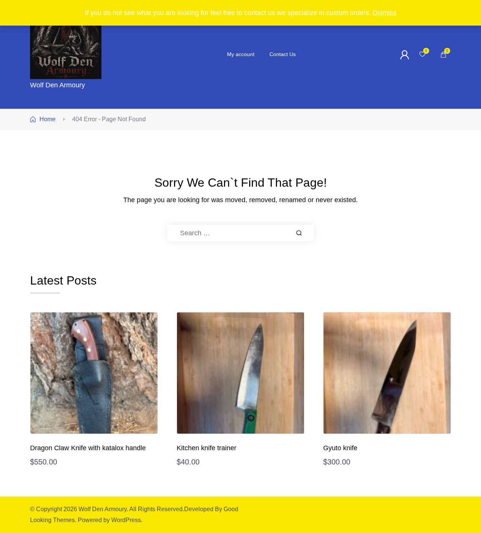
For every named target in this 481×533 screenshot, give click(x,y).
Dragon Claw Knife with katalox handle (88, 448)
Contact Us (282, 54)
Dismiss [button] (384, 13)
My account (240, 54)
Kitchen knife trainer (206, 448)
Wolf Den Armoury (57, 85)
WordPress (126, 520)
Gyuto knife (340, 448)
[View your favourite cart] (422, 54)
